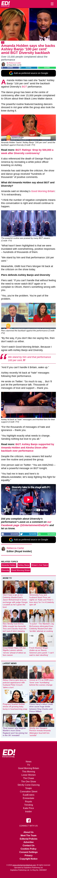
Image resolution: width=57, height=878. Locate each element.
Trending (28, 805)
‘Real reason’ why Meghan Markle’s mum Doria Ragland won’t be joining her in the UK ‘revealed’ (15, 732)
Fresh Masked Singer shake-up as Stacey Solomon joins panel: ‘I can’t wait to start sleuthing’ (41, 651)
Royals (28, 801)
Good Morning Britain (43, 191)
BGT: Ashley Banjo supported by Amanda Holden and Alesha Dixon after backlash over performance (27, 447)
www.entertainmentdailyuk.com (24, 865)
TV (3, 42)
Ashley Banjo (23, 565)
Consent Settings (28, 852)
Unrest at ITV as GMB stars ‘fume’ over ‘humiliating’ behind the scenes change (41, 682)
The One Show (28, 781)
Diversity (5, 570)
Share (10, 68)
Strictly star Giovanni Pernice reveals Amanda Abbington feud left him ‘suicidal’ (40, 732)
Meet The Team (28, 835)
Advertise (29, 842)
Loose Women (28, 775)
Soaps (28, 788)
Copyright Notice (28, 859)
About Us (28, 832)
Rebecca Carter (15, 63)
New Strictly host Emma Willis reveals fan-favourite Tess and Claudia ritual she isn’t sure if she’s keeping (14, 627)
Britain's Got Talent (40, 565)
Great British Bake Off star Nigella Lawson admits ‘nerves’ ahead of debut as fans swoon (14, 651)
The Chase (28, 778)
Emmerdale (28, 798)
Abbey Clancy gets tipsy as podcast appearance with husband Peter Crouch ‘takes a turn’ (14, 683)
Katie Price (28, 808)
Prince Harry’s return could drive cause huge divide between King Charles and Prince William (41, 708)
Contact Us (28, 845)
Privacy (29, 855)
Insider (28, 811)
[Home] (5, 4)
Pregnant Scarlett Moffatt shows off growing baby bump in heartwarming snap (15, 706)
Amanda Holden (9, 565)
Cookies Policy (28, 849)
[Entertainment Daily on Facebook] (28, 820)
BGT (24, 86)
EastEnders (28, 795)
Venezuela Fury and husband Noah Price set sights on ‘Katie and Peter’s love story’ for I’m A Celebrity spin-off (41, 600)
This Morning (28, 771)
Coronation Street (28, 791)
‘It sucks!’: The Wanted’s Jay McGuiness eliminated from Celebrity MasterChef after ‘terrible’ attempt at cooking (41, 627)
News (28, 761)
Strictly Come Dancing (29, 785)
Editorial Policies (28, 839)
